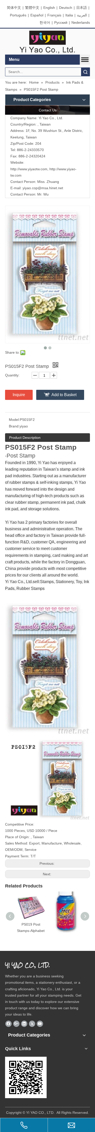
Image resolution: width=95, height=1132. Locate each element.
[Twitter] (32, 1024)
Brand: (14, 426)
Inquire (19, 395)
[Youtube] (40, 1024)
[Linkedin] (24, 1024)
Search (85, 72)
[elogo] (47, 42)
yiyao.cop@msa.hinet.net (43, 188)
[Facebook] (8, 1024)
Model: (14, 420)
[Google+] (16, 1024)
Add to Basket (64, 395)
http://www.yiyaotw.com (28, 169)
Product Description (25, 438)
